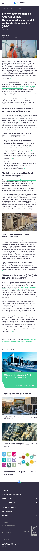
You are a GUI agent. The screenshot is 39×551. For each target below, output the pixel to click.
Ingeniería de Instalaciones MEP (16, 9)
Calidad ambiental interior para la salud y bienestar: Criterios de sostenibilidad (14, 472)
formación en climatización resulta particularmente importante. (18, 87)
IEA (10, 79)
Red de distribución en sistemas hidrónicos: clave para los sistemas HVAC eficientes (16, 444)
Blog (3, 9)
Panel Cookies (6, 536)
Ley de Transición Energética (26, 150)
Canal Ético (5, 539)
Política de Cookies (7, 529)
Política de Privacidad (8, 525)
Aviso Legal (5, 522)
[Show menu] (3, 3)
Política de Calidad (7, 532)
